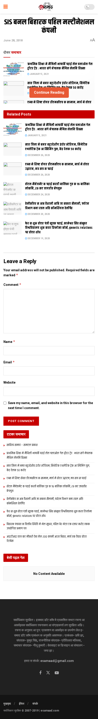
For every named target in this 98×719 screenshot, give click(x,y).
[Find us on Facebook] (40, 673)
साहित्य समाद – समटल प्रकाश (22, 444)
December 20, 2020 (38, 214)
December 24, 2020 (38, 194)
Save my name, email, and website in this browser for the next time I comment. (50, 405)
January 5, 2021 (39, 74)
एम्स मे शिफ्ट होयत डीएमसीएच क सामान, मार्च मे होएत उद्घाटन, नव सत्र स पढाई (57, 166)
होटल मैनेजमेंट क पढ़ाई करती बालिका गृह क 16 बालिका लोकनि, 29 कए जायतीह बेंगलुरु (57, 186)
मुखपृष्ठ (7, 703)
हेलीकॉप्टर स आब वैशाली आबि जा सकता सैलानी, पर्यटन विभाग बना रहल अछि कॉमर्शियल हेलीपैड (57, 206)
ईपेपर (21, 703)
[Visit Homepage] (46, 6)
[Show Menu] (5, 7)
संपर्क (35, 703)
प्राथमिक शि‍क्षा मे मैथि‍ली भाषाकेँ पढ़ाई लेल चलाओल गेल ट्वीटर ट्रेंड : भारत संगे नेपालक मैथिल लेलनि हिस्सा (60, 66)
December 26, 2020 (38, 155)
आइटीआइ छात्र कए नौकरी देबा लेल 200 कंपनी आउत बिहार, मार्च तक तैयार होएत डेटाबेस (47, 539)
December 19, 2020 (38, 238)
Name (9, 341)
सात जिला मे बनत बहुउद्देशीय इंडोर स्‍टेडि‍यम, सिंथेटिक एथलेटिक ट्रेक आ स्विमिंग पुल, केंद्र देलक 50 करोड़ (58, 85)
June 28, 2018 (13, 40)
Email (9, 362)
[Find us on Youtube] (57, 673)
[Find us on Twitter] (48, 673)
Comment (12, 284)
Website (9, 382)
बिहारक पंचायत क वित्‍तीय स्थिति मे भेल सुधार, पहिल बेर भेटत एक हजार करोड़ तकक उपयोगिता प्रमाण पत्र (48, 526)
